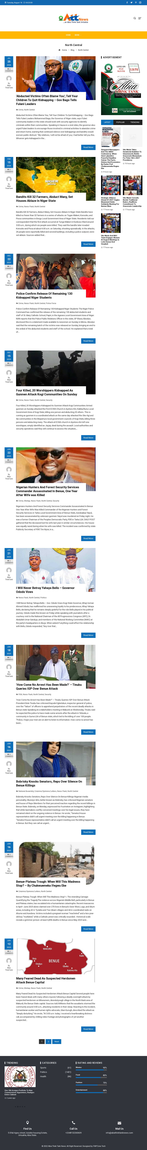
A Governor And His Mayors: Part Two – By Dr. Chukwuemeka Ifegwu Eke (20, 1091)
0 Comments (9, 70)
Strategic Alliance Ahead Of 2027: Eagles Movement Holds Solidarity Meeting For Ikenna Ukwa (110, 202)
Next (57, 1041)
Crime (20, 110)
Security (49, 400)
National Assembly (26, 791)
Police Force (51, 303)
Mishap (27, 501)
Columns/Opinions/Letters (45, 791)
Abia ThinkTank (9, 87)
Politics (43, 598)
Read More (88, 147)
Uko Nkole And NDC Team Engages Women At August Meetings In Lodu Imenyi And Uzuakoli (110, 240)
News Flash (29, 206)
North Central (29, 110)
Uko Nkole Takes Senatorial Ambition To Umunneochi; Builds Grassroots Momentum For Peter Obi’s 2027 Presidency (132, 155)
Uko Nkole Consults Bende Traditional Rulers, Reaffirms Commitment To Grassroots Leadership (132, 202)
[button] (15, 1106)
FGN (20, 694)
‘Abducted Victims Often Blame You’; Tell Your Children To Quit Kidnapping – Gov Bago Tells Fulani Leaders (47, 100)
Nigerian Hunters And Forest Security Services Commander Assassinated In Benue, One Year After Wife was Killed (47, 491)
